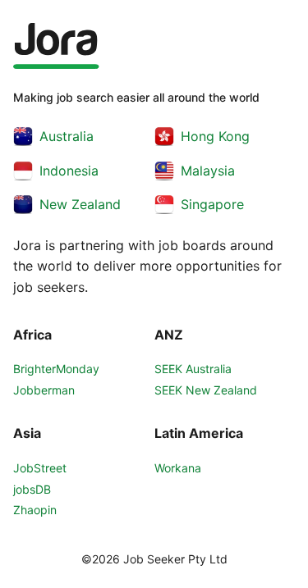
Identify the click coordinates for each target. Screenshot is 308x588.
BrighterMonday (56, 369)
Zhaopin (35, 510)
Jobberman (44, 390)
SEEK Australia (193, 369)
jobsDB (32, 489)
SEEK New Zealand (205, 390)
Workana (177, 468)
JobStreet (40, 468)
